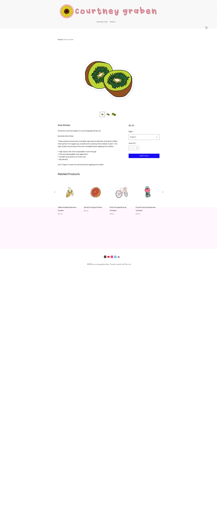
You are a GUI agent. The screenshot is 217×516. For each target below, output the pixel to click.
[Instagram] (112, 257)
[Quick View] (70, 192)
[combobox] (144, 137)
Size (131, 131)
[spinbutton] (134, 148)
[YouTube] (108, 257)
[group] (108, 199)
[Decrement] (130, 148)
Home (60, 39)
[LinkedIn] (119, 257)
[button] (206, 27)
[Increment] (137, 148)
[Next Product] (162, 192)
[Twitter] (115, 257)
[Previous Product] (54, 192)
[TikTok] (105, 257)
